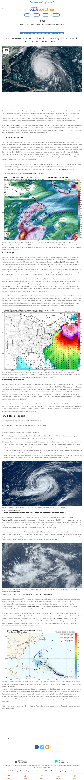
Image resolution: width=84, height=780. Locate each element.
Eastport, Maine (70, 269)
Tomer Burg (10, 687)
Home (22, 24)
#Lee (31, 164)
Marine (45, 15)
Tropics (55, 15)
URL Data (73, 771)
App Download (36, 2)
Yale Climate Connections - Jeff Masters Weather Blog (45, 24)
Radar (36, 15)
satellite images (33, 606)
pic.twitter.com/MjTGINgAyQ (64, 169)
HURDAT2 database (64, 387)
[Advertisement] (42, 100)
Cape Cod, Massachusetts (65, 262)
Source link (5, 739)
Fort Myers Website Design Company (56, 771)
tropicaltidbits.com (12, 510)
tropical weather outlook (59, 618)
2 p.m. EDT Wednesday (13, 125)
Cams (27, 15)
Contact (50, 2)
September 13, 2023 (35, 173)
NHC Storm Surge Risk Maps (17, 286)
